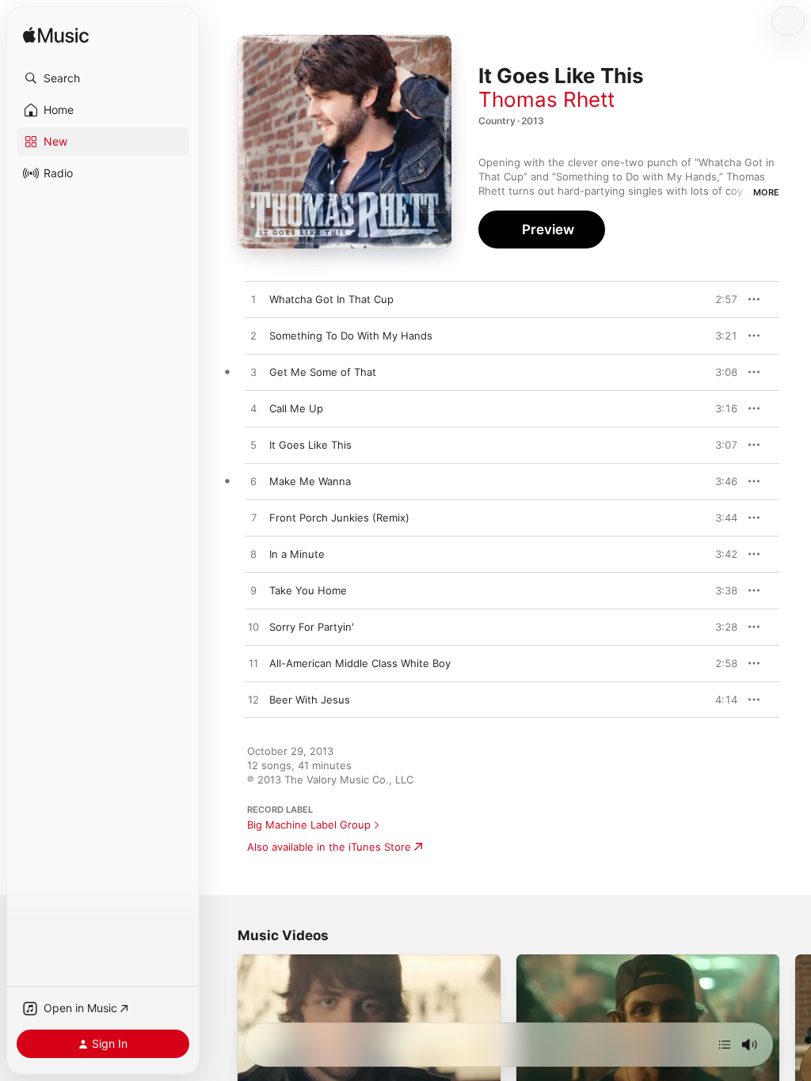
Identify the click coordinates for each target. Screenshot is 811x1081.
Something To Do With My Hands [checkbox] (350, 335)
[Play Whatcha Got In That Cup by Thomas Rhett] (253, 300)
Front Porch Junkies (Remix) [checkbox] (339, 517)
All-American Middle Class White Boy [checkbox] (360, 663)
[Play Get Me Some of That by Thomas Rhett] (253, 373)
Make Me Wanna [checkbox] (310, 481)
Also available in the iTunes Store (329, 846)
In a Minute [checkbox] (297, 554)
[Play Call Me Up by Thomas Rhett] (253, 409)
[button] (102, 78)
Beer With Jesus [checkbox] (309, 699)
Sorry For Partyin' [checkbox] (311, 626)
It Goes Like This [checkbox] (310, 444)
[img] (56, 36)
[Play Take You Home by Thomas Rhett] (253, 591)
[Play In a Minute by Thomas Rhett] (253, 555)
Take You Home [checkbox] (308, 590)
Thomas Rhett (546, 99)
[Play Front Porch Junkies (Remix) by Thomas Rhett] (253, 518)
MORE (766, 192)
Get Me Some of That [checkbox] (322, 372)
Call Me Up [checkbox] (296, 408)
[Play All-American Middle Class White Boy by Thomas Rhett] (253, 664)
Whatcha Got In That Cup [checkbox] (331, 299)
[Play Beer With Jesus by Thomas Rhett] (253, 700)
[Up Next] (724, 1045)
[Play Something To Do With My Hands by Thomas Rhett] (253, 336)
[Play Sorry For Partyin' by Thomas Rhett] (253, 627)
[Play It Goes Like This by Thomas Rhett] (253, 445)
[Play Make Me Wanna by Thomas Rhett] (253, 482)
